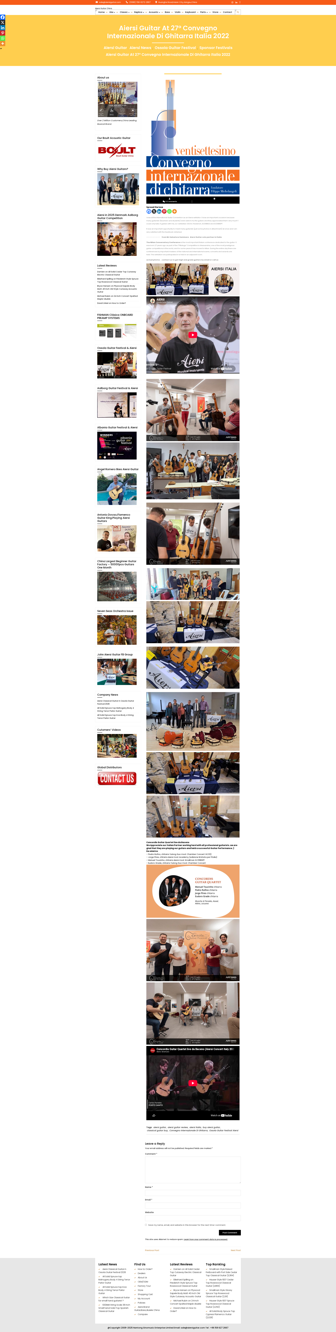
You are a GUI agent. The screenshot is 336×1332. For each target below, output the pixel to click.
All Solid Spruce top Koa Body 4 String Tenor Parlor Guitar (115, 716)
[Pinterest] (164, 211)
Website (149, 1212)
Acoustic (153, 12)
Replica (138, 12)
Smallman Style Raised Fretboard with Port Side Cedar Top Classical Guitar (221, 1272)
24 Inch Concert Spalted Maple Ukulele (185, 1302)
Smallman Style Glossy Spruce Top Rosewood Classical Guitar (219, 1293)
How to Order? (119, 303)
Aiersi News (140, 47)
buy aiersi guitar (211, 1127)
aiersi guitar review (178, 1127)
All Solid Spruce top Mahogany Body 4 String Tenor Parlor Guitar (115, 709)
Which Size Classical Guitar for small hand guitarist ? (114, 1299)
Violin (177, 12)
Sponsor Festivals (216, 47)
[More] (174, 211)
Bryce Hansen (104, 285)
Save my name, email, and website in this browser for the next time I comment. (187, 1225)
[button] (238, 12)
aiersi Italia (195, 1127)
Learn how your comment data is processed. (206, 1239)
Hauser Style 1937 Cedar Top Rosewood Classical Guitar (219, 1282)
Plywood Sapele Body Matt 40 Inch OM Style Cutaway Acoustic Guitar (117, 288)
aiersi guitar (159, 1127)
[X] (154, 211)
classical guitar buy (157, 1130)
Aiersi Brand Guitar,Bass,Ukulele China (147, 1308)
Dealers (141, 1273)
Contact (227, 12)
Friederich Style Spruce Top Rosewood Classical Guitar (117, 280)
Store (215, 12)
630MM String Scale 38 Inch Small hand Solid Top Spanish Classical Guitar (114, 1308)
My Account (144, 1298)
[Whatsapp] (169, 211)
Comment (151, 1154)
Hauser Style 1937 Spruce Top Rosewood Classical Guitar (220, 1303)
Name (149, 1187)
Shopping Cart (145, 1294)
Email (148, 1199)
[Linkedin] (159, 211)
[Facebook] (149, 211)
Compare (143, 1314)
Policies (141, 1302)
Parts (203, 12)
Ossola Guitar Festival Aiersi (223, 1130)
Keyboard (190, 12)
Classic (124, 12)
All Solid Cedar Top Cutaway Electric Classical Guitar (116, 273)
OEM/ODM (143, 1281)
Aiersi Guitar (115, 47)
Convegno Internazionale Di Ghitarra (188, 1130)
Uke (111, 12)
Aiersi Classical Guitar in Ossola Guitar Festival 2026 (112, 1271)
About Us (142, 1277)
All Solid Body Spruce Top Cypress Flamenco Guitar (220, 1313)
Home (101, 12)
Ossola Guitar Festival (175, 47)
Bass (167, 12)
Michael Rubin (103, 296)
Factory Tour (144, 1285)
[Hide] (1, 49)
